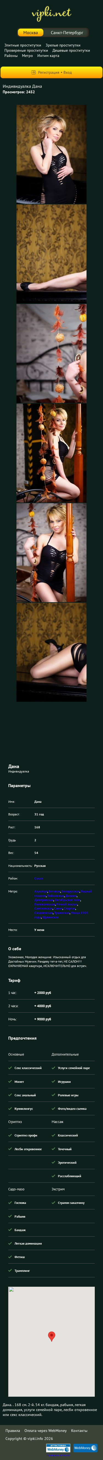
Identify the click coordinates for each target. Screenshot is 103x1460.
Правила (12, 1430)
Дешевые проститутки (71, 50)
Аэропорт (40, 891)
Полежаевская (44, 904)
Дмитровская (43, 900)
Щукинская (50, 917)
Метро (27, 55)
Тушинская (61, 913)
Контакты (79, 1430)
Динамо (71, 896)
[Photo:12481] (51, 253)
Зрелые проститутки (63, 45)
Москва (30, 32)
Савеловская (43, 908)
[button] (51, 1336)
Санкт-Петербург (67, 32)
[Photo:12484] (51, 453)
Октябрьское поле (67, 900)
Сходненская (43, 913)
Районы (11, 55)
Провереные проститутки (26, 50)
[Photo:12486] (51, 652)
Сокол (38, 878)
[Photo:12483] (51, 353)
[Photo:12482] (51, 154)
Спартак (69, 908)
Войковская (55, 896)
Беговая (54, 891)
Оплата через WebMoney (45, 1430)
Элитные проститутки (22, 45)
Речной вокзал (66, 904)
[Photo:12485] (51, 552)
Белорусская (70, 891)
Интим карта (48, 55)
